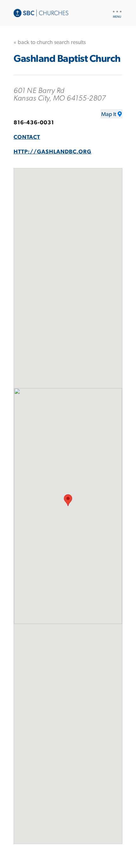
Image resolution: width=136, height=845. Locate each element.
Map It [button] (108, 114)
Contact (27, 137)
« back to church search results (50, 42)
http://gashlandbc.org (52, 152)
